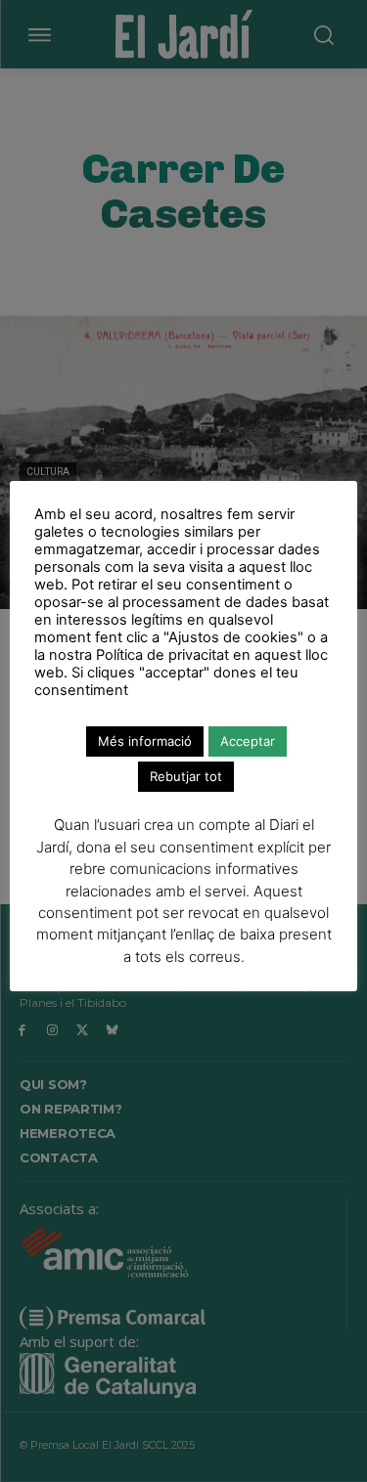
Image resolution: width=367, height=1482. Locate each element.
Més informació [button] (145, 741)
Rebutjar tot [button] (186, 776)
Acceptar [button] (247, 741)
